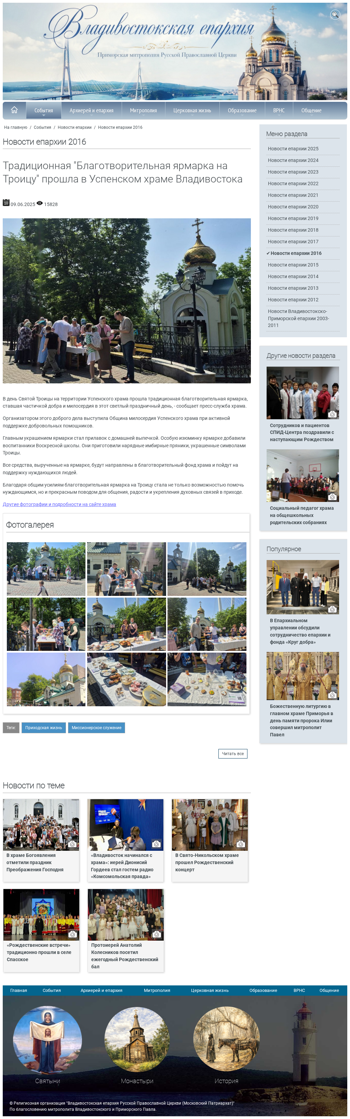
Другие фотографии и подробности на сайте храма (59, 504)
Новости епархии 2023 (293, 172)
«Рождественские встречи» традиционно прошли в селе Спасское (39, 952)
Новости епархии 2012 (293, 300)
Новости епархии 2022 (293, 184)
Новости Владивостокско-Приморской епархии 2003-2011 (298, 318)
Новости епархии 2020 (293, 207)
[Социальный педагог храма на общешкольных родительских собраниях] (303, 500)
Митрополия (143, 110)
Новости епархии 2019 (293, 218)
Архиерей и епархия (91, 110)
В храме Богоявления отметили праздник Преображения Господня (35, 862)
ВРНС (279, 110)
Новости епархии (75, 127)
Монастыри (137, 1080)
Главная (18, 990)
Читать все (233, 753)
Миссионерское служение (96, 727)
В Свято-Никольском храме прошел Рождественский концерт (207, 862)
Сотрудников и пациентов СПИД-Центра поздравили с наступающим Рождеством (302, 433)
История (227, 1080)
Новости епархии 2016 (120, 127)
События (44, 110)
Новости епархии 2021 (293, 195)
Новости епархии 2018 (293, 230)
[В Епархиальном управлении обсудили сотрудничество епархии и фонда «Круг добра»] (303, 613)
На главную (15, 127)
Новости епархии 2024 (293, 160)
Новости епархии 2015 (293, 265)
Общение (311, 110)
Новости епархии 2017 (293, 242)
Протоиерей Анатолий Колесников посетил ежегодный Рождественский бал (124, 956)
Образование (242, 110)
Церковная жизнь (192, 110)
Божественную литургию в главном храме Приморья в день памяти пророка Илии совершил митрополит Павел (301, 721)
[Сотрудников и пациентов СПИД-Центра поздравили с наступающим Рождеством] (303, 417)
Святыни (47, 1080)
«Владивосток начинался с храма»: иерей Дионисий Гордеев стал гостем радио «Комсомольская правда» (122, 866)
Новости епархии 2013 (293, 288)
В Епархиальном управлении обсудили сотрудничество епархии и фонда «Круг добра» (300, 631)
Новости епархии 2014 (293, 276)
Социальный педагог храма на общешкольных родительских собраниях (302, 515)
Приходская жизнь (43, 727)
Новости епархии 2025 (293, 149)
